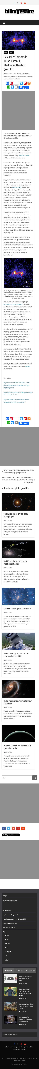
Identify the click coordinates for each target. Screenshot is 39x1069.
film (6, 947)
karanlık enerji (16, 187)
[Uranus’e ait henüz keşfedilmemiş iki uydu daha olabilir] (18, 726)
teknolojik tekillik (9, 927)
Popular (9, 970)
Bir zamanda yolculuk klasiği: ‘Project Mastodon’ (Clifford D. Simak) (26, 1006)
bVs (15, 74)
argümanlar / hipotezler (11, 915)
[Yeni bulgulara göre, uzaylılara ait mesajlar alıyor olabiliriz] (18, 634)
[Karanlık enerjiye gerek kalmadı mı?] (18, 589)
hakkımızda (17, 1049)
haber (11, 52)
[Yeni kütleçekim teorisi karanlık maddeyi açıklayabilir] (18, 542)
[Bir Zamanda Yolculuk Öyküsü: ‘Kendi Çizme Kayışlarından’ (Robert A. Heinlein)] (10, 991)
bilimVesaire (7, 911)
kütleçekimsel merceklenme (12, 79)
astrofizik (7, 77)
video (6, 956)
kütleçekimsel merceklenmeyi (13, 304)
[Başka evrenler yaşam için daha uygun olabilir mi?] (18, 681)
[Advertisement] (19, 110)
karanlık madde (22, 77)
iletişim (24, 1049)
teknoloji (8, 943)
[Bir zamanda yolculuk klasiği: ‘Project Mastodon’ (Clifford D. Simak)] (10, 1006)
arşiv (21, 1047)
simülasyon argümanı (10, 923)
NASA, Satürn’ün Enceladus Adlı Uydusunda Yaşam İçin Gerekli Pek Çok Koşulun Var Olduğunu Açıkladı (17, 479)
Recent (20, 970)
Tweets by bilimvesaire (10, 1034)
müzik (7, 960)
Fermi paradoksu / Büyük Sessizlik (14, 919)
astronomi (14, 77)
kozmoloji (29, 77)
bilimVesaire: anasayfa (11, 1047)
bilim (5, 52)
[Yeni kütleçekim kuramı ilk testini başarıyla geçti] (18, 494)
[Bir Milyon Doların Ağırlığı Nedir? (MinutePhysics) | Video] (10, 978)
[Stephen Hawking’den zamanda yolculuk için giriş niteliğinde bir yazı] (10, 1019)
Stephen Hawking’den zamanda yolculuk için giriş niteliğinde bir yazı (25, 1019)
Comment (31, 970)
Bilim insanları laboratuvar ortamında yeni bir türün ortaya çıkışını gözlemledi (19, 471)
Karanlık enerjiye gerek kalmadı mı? (17, 608)
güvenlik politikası (29, 1047)
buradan (27, 366)
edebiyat (8, 952)
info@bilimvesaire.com (10, 901)
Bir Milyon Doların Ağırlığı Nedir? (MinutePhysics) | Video (25, 978)
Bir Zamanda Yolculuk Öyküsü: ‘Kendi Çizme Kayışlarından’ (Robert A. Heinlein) (25, 992)
